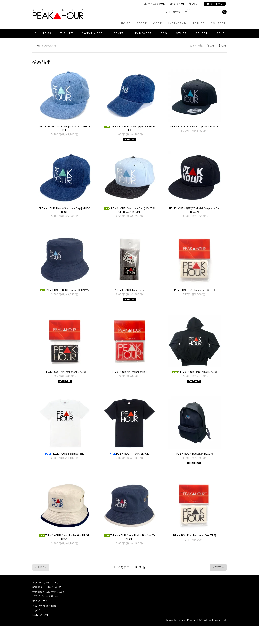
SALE (220, 33)
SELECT (202, 33)
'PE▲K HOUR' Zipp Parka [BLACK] (197, 371)
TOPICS (199, 23)
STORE (142, 23)
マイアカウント (41, 601)
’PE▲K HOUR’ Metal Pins (129, 290)
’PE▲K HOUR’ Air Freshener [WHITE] (194, 290)
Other (181, 33)
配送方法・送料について (46, 587)
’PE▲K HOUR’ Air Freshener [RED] (129, 371)
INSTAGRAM (177, 23)
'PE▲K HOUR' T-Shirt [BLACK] (132, 453)
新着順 (223, 45)
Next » (218, 567)
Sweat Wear (92, 33)
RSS (35, 615)
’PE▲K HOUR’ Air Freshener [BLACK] (65, 371)
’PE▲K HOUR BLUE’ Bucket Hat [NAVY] (68, 290)
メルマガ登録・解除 (44, 605)
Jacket (118, 33)
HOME (126, 23)
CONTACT (218, 23)
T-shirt (66, 33)
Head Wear (142, 33)
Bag (164, 33)
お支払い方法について (45, 582)
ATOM (44, 615)
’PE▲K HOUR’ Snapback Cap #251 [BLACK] (194, 126)
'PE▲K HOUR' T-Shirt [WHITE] (67, 453)
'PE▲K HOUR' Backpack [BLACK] (194, 453)
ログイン (37, 610)
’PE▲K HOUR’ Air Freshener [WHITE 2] (194, 535)
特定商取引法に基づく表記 (48, 591)
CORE (157, 23)
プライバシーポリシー (45, 596)
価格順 (211, 45)
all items (43, 33)
